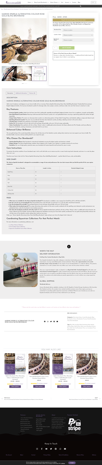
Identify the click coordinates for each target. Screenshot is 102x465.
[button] (80, 6)
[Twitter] (51, 449)
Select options (15, 386)
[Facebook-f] (42, 449)
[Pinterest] (56, 449)
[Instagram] (37, 449)
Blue (71, 324)
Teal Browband (78, 328)
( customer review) (18, 384)
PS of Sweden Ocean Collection (17, 226)
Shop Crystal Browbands (40, 2)
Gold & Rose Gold (78, 326)
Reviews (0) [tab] (32, 93)
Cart (62, 2)
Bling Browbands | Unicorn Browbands (11, 9)
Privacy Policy (47, 455)
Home (29, 2)
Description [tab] (10, 93)
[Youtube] (46, 449)
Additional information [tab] (21, 93)
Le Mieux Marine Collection (16, 224)
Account (67, 2)
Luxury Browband (87, 326)
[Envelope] (65, 449)
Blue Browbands (84, 324)
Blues (72, 326)
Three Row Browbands (24, 9)
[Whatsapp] (60, 449)
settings (63, 463)
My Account (9, 455)
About (21, 455)
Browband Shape (56, 40)
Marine (93, 326)
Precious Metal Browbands (89, 318)
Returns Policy (80, 455)
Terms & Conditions (63, 455)
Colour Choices (54, 2)
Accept (71, 462)
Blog (79, 2)
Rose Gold (69, 328)
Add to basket (66, 47)
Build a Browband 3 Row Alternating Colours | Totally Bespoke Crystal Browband (15, 377)
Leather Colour (57, 34)
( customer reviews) (42, 383)
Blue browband (76, 324)
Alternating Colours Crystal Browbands (82, 317)
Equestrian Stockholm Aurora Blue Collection (20, 228)
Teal (74, 328)
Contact (74, 2)
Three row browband (87, 328)
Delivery (94, 455)
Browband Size (57, 29)
